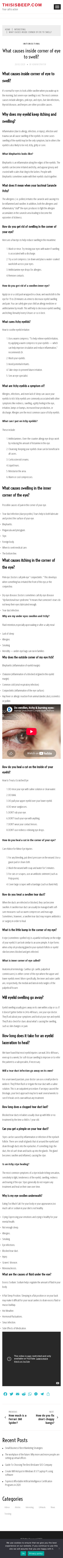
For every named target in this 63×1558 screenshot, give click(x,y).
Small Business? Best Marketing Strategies (24, 1448)
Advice (7, 1507)
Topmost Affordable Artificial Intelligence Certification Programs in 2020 (28, 1482)
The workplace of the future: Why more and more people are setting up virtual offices (32, 1456)
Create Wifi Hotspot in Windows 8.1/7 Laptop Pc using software (29, 1473)
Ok (23, 1553)
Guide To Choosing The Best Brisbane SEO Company (28, 1464)
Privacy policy (36, 1553)
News (53, 1507)
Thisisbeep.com (22, 5)
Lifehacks (42, 1507)
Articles (17, 1507)
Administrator (39, 64)
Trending (8, 1513)
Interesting (31, 44)
